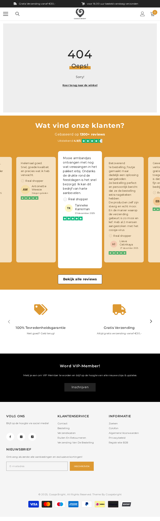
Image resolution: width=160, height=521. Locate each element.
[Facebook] (10, 437)
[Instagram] (21, 437)
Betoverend (117, 163)
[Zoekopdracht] (17, 13)
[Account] (142, 14)
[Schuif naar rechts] (151, 322)
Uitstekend (69, 140)
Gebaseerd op (80, 134)
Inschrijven (80, 387)
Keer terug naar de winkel (80, 85)
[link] (40, 321)
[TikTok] (32, 437)
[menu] (5, 13)
